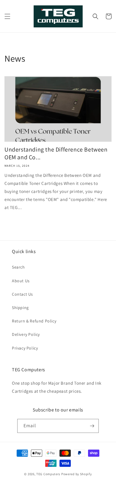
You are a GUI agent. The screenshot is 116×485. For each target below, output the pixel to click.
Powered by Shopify (76, 474)
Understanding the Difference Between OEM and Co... (56, 153)
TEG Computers (48, 474)
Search (18, 267)
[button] (7, 16)
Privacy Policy (25, 348)
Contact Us (22, 294)
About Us (21, 280)
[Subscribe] (91, 426)
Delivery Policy (26, 334)
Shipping (20, 307)
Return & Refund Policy (34, 321)
